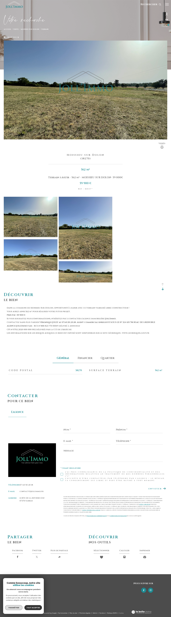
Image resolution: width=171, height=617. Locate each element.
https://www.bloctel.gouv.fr (91, 510)
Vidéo (162, 143)
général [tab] (63, 358)
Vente (16, 29)
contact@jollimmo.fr (31, 491)
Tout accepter (33, 607)
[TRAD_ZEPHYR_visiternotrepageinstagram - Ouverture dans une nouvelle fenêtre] (150, 590)
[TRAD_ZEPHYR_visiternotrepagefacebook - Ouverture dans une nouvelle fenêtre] (143, 590)
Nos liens (102, 613)
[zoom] (30, 236)
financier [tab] (85, 358)
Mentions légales (85, 613)
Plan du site (73, 613)
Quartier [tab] (107, 358)
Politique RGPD (112, 613)
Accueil (7, 29)
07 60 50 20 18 (26, 485)
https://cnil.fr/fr (144, 504)
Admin (95, 613)
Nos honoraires (62, 613)
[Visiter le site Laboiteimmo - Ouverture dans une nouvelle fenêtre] (141, 612)
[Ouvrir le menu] (167, 4)
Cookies (121, 613)
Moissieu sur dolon (30, 29)
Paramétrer (14, 607)
